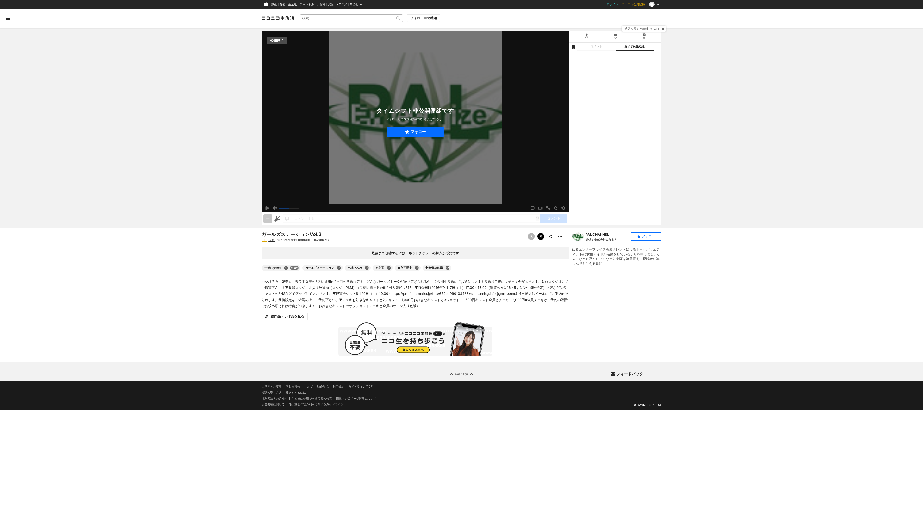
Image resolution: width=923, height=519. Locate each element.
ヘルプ (308, 386)
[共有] (550, 236)
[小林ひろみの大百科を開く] (367, 268)
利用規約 (338, 386)
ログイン (612, 4)
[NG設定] (573, 47)
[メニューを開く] (7, 18)
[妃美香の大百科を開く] (389, 268)
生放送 (292, 4)
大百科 (321, 4)
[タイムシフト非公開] (531, 236)
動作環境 (323, 386)
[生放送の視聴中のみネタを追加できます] (267, 218)
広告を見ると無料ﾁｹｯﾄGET (642, 29)
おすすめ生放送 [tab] (634, 46)
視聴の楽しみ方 (272, 392)
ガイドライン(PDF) (360, 386)
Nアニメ (341, 4)
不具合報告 (293, 386)
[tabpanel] (615, 138)
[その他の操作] (560, 236)
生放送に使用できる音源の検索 (312, 398)
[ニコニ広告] (277, 218)
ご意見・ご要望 (272, 386)
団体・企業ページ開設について (356, 398)
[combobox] (351, 18)
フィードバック (629, 373)
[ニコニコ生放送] (278, 18)
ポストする (540, 236)
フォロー (418, 132)
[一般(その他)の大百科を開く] (286, 268)
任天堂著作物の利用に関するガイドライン (316, 404)
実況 (331, 4)
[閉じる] (663, 29)
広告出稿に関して (273, 404)
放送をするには (296, 392)
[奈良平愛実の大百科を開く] (417, 268)
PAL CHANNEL (597, 234)
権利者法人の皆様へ (274, 398)
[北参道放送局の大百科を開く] (447, 268)
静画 (283, 4)
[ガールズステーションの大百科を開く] (339, 268)
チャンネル (306, 4)
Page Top (462, 374)
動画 (274, 4)
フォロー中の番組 (423, 18)
